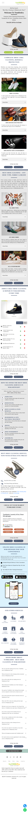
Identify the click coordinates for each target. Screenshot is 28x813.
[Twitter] (17, 757)
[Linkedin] (20, 757)
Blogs (18, 761)
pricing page (16, 493)
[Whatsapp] (10, 757)
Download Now (14, 603)
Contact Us (23, 761)
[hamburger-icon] (2, 2)
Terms (13, 761)
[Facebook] (7, 757)
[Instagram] (14, 757)
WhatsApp (19, 532)
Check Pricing (19, 529)
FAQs (9, 761)
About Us (4, 761)
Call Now (8, 532)
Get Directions (8, 529)
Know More (5, 102)
